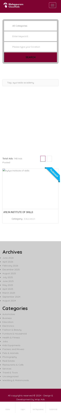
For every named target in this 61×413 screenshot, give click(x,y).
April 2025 (7, 288)
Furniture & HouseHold (14, 333)
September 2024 (11, 296)
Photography (9, 357)
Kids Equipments (11, 345)
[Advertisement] (30, 119)
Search (30, 57)
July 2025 (7, 277)
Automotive (8, 314)
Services (6, 368)
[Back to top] (50, 393)
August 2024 (9, 300)
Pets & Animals (10, 353)
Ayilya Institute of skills (18, 212)
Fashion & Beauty (11, 329)
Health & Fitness (11, 337)
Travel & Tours (10, 372)
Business (7, 318)
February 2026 (10, 265)
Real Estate (8, 360)
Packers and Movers (13, 349)
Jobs (5, 341)
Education (29, 218)
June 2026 (8, 257)
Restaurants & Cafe (12, 364)
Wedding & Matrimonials (15, 380)
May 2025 (7, 285)
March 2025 (8, 292)
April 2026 (7, 261)
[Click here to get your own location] (54, 47)
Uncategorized (10, 376)
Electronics (8, 325)
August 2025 (9, 273)
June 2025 (8, 281)
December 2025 (11, 269)
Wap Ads (40, 399)
